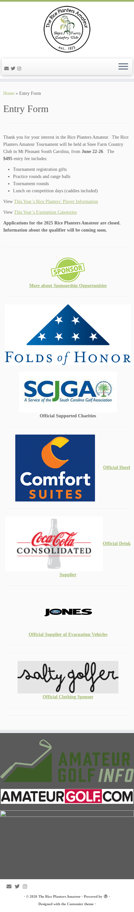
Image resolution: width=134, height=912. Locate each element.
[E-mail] (7, 68)
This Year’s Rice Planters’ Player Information (56, 201)
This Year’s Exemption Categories (45, 212)
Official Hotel (116, 467)
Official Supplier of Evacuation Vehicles (68, 634)
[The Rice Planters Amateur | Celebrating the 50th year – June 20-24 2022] (67, 29)
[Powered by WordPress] (105, 895)
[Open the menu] (123, 67)
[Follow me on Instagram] (20, 68)
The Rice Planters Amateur (59, 896)
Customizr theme (80, 904)
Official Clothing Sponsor (68, 696)
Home (8, 93)
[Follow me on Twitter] (14, 68)
